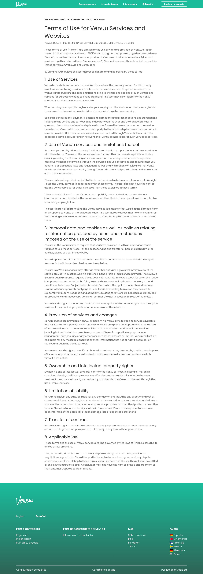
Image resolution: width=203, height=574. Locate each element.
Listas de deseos (109, 4)
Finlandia (178, 542)
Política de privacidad (174, 569)
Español (149, 4)
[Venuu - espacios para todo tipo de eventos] (21, 4)
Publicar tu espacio (174, 4)
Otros (176, 554)
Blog (130, 539)
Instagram (134, 542)
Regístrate (22, 535)
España (178, 535)
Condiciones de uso (103, 569)
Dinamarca (180, 539)
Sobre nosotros (137, 535)
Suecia (177, 546)
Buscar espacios (87, 4)
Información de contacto (78, 535)
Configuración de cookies (31, 569)
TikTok (131, 546)
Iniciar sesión (130, 4)
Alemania (179, 550)
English (20, 516)
